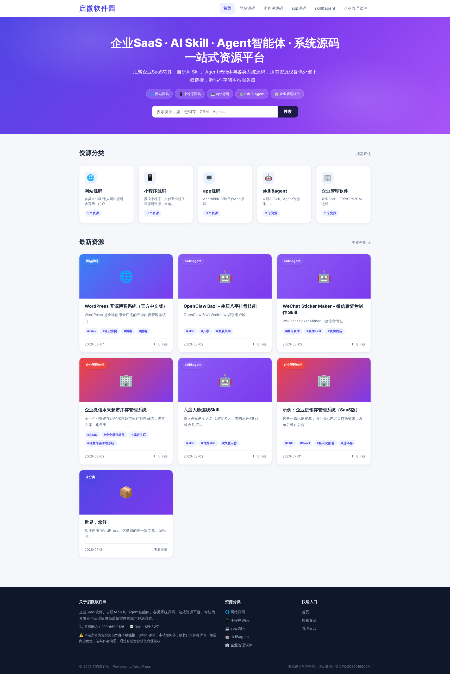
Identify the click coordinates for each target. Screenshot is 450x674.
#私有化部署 (325, 443)
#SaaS (92, 435)
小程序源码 (273, 8)
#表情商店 (335, 331)
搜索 (288, 111)
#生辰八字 (223, 331)
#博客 (128, 331)
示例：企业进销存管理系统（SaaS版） (321, 409)
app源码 (298, 8)
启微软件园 (97, 8)
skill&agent (325, 8)
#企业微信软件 (114, 435)
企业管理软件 (355, 8)
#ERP (289, 443)
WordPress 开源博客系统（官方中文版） (126, 306)
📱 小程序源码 (237, 620)
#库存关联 (139, 435)
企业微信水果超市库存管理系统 (116, 409)
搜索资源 (309, 620)
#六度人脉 (229, 443)
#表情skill (314, 331)
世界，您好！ (98, 522)
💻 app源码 (235, 628)
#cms (91, 331)
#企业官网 (110, 331)
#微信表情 (292, 331)
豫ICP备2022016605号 (353, 666)
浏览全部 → (361, 242)
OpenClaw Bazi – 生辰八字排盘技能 (220, 306)
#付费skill (208, 443)
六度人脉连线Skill (202, 409)
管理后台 (309, 628)
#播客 (143, 331)
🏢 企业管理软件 (238, 645)
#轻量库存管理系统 (100, 443)
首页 (227, 8)
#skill (190, 331)
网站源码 (247, 8)
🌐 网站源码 (235, 612)
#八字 (205, 331)
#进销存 (347, 443)
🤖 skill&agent (237, 636)
